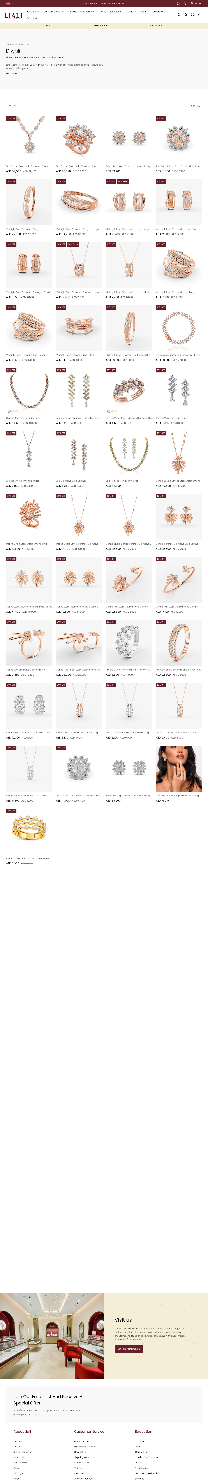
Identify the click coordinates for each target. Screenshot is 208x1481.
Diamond (140, 1441)
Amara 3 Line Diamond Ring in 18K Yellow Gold (29, 858)
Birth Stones (141, 1468)
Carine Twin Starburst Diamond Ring (25, 669)
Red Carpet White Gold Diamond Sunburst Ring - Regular (79, 795)
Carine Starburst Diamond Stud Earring (77, 606)
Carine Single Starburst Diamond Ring (26, 543)
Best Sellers (156, 25)
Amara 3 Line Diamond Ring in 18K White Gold (129, 669)
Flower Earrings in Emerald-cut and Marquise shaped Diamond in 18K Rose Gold (129, 166)
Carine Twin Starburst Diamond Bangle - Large (129, 606)
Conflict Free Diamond (147, 1457)
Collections (18, 44)
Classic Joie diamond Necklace (23, 418)
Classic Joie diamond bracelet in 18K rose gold (179, 355)
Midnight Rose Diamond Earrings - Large (128, 229)
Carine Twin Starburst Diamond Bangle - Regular (179, 606)
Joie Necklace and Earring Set (122, 480)
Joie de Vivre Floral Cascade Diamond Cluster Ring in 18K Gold (129, 418)
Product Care (81, 1441)
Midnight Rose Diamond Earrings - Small (28, 292)
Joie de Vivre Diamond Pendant (23, 480)
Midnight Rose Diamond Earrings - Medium (179, 229)
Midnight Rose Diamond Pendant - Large (78, 292)
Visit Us (78, 1468)
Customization (82, 1462)
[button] (33, 12)
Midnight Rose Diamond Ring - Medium (27, 355)
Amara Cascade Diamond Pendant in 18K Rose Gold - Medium (179, 732)
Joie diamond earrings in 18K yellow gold (78, 418)
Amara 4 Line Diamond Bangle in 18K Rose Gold (179, 669)
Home (8, 44)
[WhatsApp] (178, 3)
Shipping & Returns (84, 1457)
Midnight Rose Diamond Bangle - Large (77, 229)
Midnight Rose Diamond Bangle (23, 229)
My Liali (17, 1446)
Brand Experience (22, 1452)
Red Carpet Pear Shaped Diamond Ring (177, 795)
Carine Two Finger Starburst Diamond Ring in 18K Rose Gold (79, 669)
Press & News (20, 1462)
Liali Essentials (100, 25)
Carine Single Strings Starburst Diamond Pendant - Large (129, 543)
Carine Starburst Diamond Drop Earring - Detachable (179, 543)
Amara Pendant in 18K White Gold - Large (128, 732)
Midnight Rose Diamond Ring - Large (175, 292)
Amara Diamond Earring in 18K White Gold (28, 732)
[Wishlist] (192, 15)
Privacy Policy (20, 1473)
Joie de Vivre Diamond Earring (172, 418)
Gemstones (141, 1452)
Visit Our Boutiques (129, 1349)
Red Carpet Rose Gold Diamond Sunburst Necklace (29, 166)
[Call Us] (185, 3)
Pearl (137, 1446)
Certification (19, 1457)
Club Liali (79, 1473)
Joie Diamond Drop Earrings (71, 480)
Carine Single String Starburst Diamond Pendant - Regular (79, 543)
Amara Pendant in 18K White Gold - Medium (29, 795)
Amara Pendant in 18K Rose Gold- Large (77, 732)
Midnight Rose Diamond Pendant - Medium (129, 292)
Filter (14, 105)
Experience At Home (85, 1446)
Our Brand (19, 1441)
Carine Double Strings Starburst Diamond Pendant (179, 480)
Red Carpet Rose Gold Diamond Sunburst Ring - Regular (179, 166)
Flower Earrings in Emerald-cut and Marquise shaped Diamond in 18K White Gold (129, 795)
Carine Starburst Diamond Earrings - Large (29, 606)
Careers (17, 1468)
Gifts (48, 25)
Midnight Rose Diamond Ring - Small (75, 355)
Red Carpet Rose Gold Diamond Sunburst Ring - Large (79, 166)
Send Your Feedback (146, 1473)
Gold (137, 1462)
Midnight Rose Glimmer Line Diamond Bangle (129, 355)
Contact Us (80, 1452)
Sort (193, 105)
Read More (11, 73)
